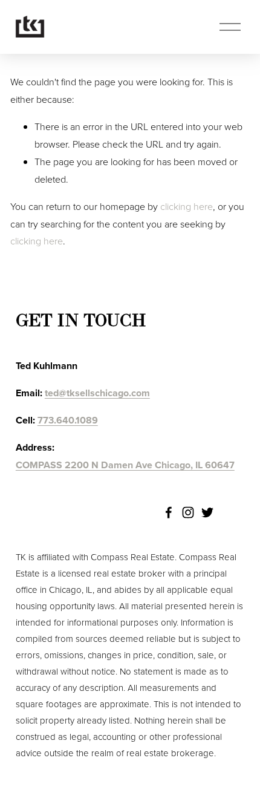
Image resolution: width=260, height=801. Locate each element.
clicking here (186, 206)
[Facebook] (169, 512)
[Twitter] (207, 512)
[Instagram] (188, 512)
